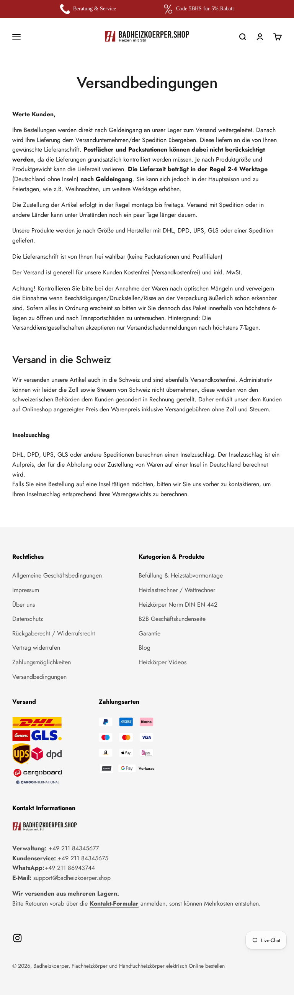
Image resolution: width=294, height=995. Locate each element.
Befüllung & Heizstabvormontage (181, 575)
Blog (144, 647)
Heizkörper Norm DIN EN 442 (178, 604)
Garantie (149, 633)
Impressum (25, 590)
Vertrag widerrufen (36, 647)
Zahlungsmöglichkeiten (41, 662)
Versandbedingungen (39, 676)
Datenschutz (27, 618)
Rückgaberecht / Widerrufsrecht (53, 633)
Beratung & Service (94, 9)
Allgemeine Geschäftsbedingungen (57, 575)
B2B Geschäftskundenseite (172, 618)
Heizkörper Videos (162, 662)
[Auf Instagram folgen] (17, 938)
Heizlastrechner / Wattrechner (177, 590)
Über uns (23, 604)
